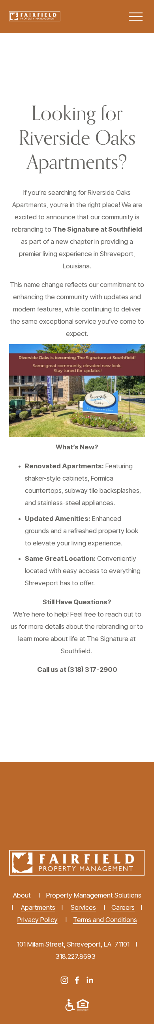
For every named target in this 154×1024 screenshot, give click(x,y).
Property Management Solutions (93, 895)
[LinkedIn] (90, 980)
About (22, 895)
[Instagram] (64, 980)
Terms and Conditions (105, 920)
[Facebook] (77, 980)
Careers (123, 907)
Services (83, 907)
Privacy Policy (37, 920)
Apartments (38, 907)
